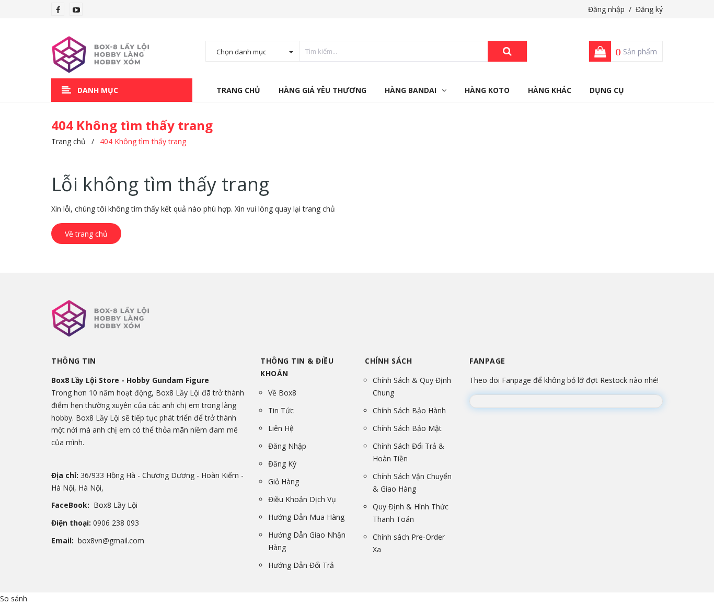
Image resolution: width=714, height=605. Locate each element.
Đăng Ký (282, 464)
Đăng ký (649, 9)
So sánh (13, 598)
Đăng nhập (606, 9)
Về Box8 (282, 393)
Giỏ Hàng (283, 481)
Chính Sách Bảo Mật (407, 428)
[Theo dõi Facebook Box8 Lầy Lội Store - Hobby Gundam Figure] (58, 10)
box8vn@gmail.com (111, 540)
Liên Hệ (281, 428)
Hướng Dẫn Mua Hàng (306, 517)
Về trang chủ (86, 234)
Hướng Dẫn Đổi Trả (301, 565)
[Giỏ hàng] (597, 51)
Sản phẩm (636, 51)
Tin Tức (281, 410)
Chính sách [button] (388, 361)
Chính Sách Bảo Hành (409, 410)
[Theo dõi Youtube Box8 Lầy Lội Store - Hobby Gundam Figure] (76, 10)
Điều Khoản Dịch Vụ (302, 499)
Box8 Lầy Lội (115, 505)
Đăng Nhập (287, 446)
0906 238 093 (116, 523)
